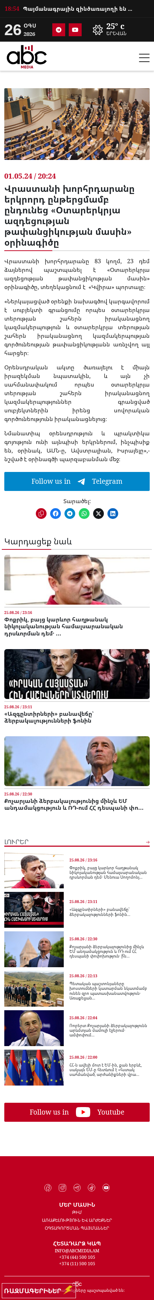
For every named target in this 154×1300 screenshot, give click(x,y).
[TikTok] (91, 1188)
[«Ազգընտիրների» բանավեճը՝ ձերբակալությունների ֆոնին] (77, 674)
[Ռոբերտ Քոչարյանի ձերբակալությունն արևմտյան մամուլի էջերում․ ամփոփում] (34, 1028)
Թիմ (77, 1212)
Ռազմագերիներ (34, 1290)
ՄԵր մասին (77, 1205)
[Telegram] (58, 29)
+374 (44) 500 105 (77, 1257)
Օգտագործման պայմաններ (77, 1228)
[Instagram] (62, 1188)
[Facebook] (48, 1188)
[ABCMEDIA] (26, 56)
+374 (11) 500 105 (77, 1264)
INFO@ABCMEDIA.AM (77, 1251)
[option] (77, 7)
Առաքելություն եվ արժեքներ (77, 1220)
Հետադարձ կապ (77, 1243)
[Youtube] (75, 29)
